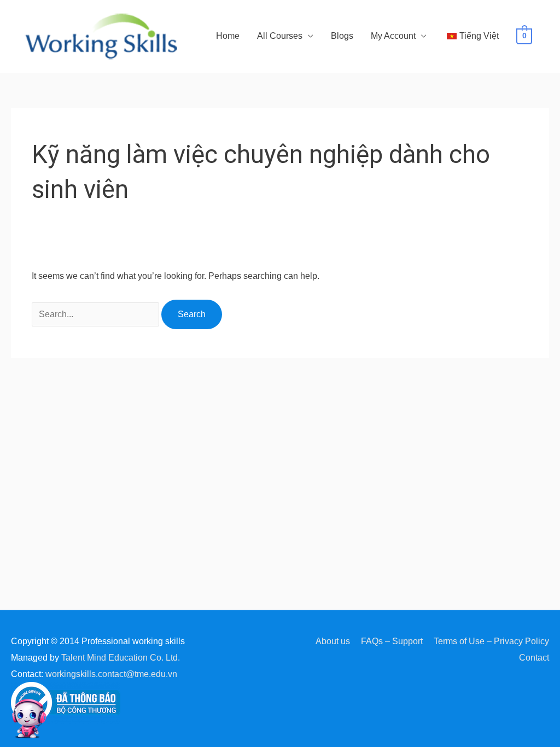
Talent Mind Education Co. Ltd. (120, 657)
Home (228, 35)
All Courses (279, 35)
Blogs (342, 35)
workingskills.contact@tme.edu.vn (111, 674)
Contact (534, 657)
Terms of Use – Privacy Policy (491, 641)
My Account (393, 35)
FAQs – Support (392, 641)
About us (333, 641)
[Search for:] (96, 314)
